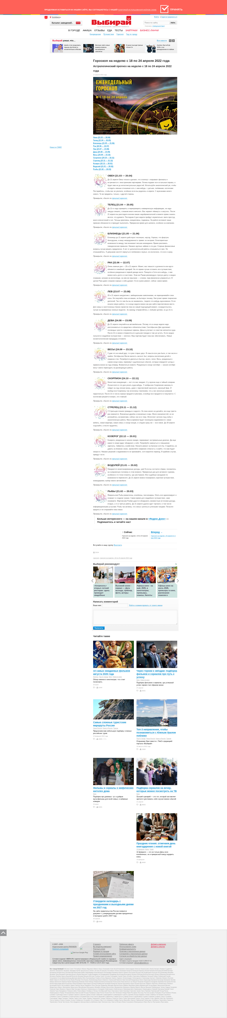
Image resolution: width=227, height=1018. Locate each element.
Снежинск (53, 996)
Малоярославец (134, 985)
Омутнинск (115, 991)
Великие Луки (54, 974)
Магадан (110, 985)
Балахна (129, 970)
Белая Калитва (150, 970)
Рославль (134, 993)
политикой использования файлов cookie (137, 10)
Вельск (74, 974)
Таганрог (65, 998)
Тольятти (115, 998)
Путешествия (108, 34)
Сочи (91, 996)
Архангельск (85, 970)
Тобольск (109, 998)
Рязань (174, 993)
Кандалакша (135, 980)
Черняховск (54, 1002)
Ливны (72, 985)
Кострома (167, 981)
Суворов (151, 996)
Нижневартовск (128, 989)
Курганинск (126, 983)
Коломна (102, 981)
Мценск (137, 987)
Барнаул (142, 970)
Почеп (102, 993)
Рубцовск (158, 993)
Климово (82, 981)
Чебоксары (147, 1000)
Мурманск (126, 987)
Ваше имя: (97, 605)
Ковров (96, 981)
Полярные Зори (94, 993)
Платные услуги (99, 949)
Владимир (113, 974)
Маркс (155, 985)
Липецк (77, 985)
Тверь (84, 998)
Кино (110, 677)
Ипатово (170, 978)
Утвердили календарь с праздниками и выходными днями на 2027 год (113, 904)
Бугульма (132, 972)
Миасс (60, 987)
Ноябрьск (89, 991)
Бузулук (155, 972)
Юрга (145, 1002)
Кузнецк (94, 983)
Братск (121, 972)
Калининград (93, 980)
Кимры (52, 981)
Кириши (64, 981)
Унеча (52, 1000)
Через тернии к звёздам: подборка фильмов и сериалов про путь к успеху (156, 674)
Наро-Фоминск (61, 989)
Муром (132, 987)
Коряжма (161, 981)
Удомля (156, 998)
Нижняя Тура (54, 991)
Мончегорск (110, 987)
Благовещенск (99, 972)
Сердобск (141, 994)
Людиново (104, 985)
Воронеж (163, 974)
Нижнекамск (138, 989)
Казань (86, 980)
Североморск (117, 994)
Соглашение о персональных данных (133, 954)
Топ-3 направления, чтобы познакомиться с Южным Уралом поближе (156, 732)
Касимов (154, 980)
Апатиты (52, 970)
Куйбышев (100, 983)
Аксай (116, 969)
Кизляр (173, 980)
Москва (66, 969)
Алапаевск (121, 969)
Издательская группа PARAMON (64, 947)
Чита (71, 1002)
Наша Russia (97, 728)
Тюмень (147, 998)
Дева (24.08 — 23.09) (101, 152)
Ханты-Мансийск (124, 1000)
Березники (77, 972)
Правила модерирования (102, 956)
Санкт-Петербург (75, 969)
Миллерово (66, 987)
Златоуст (152, 978)
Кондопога (147, 981)
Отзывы (99, 30)
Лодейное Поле (90, 985)
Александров (130, 969)
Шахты (88, 1002)
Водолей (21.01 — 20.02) (103, 166)
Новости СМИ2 (56, 147)
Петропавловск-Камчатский (74, 993)
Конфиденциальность (127, 949)
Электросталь (106, 1002)
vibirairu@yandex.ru (141, 963)
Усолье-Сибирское (77, 1000)
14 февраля (140, 849)
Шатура (83, 1002)
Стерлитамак (137, 996)
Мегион (167, 985)
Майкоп (125, 985)
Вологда (140, 974)
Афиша (87, 30)
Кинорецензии (95, 34)
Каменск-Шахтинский (123, 980)
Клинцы (91, 981)
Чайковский (140, 1000)
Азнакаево (106, 969)
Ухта (104, 1000)
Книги (147, 849)
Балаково (123, 970)
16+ (46, 17)
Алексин (137, 969)
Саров (88, 994)
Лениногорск (162, 983)
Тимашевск (96, 998)
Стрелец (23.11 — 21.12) (103, 161)
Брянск (126, 972)
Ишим (73, 980)
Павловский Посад (157, 991)
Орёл (121, 991)
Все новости (162, 41)
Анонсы (95, 677)
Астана (97, 970)
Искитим (63, 980)
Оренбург (126, 991)
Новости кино (117, 677)
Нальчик (52, 989)
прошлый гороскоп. (120, 198)
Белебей (164, 970)
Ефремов (108, 978)
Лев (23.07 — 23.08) (101, 149)
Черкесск (170, 1000)
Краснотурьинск (67, 983)
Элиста (113, 1002)
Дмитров (75, 978)
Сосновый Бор (84, 996)
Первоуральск (54, 993)
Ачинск (117, 970)
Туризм (115, 728)
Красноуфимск (78, 983)
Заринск (119, 978)
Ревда (125, 993)
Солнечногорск (74, 996)
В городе (74, 30)
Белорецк (53, 972)
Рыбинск (168, 993)
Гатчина (107, 976)
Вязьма (86, 976)
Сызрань (168, 996)
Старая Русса (118, 996)
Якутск (150, 1002)
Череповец (163, 1000)
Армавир (73, 970)
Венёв (79, 974)
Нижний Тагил (169, 989)
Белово (170, 970)
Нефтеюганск (118, 989)
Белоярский (69, 972)
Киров (69, 981)
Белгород (158, 970)
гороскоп (96, 558)
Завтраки (131, 30)
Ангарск (156, 969)
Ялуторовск (157, 1002)
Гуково (168, 976)
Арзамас (66, 970)
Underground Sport (158, 26)
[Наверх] (3, 932)
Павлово (148, 991)
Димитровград (66, 978)
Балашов (136, 970)
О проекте (97, 944)
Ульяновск (169, 998)
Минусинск (74, 987)
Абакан (83, 969)
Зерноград (145, 978)
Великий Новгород (65, 974)
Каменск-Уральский (109, 980)
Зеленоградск (127, 978)
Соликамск (65, 996)
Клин (86, 981)
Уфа (101, 1000)
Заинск (114, 978)
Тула (142, 998)
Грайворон (143, 976)
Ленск (59, 985)
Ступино (145, 996)
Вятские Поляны (94, 976)
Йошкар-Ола (79, 980)
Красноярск (87, 983)
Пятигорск (118, 993)
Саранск (76, 994)
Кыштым (142, 983)
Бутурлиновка (162, 972)
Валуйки (170, 972)
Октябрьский (102, 991)
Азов (111, 969)
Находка (77, 989)
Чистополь (66, 1002)
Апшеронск (59, 970)
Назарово (173, 987)
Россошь (141, 993)
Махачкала (161, 985)
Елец (103, 978)
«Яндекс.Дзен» (157, 519)
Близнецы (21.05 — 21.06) (103, 143)
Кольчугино (117, 981)
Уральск (57, 1000)
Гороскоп (120, 34)
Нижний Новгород (158, 989)
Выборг (58, 976)
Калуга (100, 980)
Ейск (84, 978)
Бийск (83, 972)
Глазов (120, 976)
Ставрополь (109, 996)
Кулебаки (108, 983)
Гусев (60, 978)
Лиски (82, 985)
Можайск (98, 987)
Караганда (147, 980)
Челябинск (155, 1000)
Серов (147, 994)
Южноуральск (138, 1002)
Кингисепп (58, 981)
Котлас (173, 981)
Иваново (159, 978)
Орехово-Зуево (135, 991)
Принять (176, 9)
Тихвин (102, 998)
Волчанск (151, 974)
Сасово (92, 994)
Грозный (150, 976)
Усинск (62, 1000)
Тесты (119, 30)
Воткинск (53, 976)
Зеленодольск (137, 978)
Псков (107, 993)
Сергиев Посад (133, 994)
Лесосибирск (65, 985)
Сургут (163, 996)
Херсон (133, 1000)
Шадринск (77, 1002)
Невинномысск (92, 989)
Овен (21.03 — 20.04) (101, 137)
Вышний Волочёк (72, 976)
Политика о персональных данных (132, 951)
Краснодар (57, 983)
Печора (86, 993)
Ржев (128, 993)
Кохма (52, 983)
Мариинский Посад (146, 985)
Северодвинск (108, 994)
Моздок (103, 987)
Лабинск (148, 983)
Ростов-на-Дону (149, 993)
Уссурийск (86, 1000)
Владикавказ (105, 974)
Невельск (84, 989)
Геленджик (113, 976)
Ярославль (164, 1002)
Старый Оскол (128, 996)
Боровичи (115, 972)
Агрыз (100, 969)
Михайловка (82, 987)
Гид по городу (131, 34)
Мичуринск (90, 987)
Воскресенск (170, 974)
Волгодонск (128, 974)
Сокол (59, 996)
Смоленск (167, 994)
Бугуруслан (140, 972)
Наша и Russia (107, 728)
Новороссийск (72, 991)
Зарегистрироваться (169, 17)
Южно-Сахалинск (128, 1002)
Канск (141, 980)
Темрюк (89, 998)
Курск (133, 983)
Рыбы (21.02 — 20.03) (102, 169)
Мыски (143, 987)
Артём (78, 970)
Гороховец (136, 976)
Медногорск (54, 987)
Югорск (119, 1002)
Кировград (75, 981)
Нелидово (101, 989)
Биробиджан (90, 972)
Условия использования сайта (104, 954)
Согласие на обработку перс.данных (133, 956)
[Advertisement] (71, 106)
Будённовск (148, 972)
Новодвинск (63, 991)
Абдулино (90, 969)
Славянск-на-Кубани (156, 994)
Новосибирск (81, 991)
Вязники (80, 976)
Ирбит (52, 980)
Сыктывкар (53, 998)
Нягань (95, 991)
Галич (102, 976)
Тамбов (71, 998)
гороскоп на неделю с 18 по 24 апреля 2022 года (116, 558)
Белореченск (60, 972)
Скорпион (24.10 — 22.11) (103, 158)
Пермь (62, 993)
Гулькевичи (53, 978)
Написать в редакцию (60, 949)
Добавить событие (158, 947)
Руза (163, 993)
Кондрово (154, 981)
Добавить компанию (158, 944)
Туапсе (138, 998)
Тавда (60, 998)
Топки (125, 998)
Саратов (82, 994)
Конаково (141, 981)
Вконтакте (118, 545)
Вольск (157, 974)
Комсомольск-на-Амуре (129, 981)
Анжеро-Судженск (166, 969)
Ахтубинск (110, 970)
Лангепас (155, 983)
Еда (109, 30)
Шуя (99, 1002)
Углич (152, 998)
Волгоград (120, 974)
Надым (167, 987)
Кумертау (114, 983)
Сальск (65, 994)
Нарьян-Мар (70, 989)
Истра (68, 980)
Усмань (67, 1000)
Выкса (63, 976)
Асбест (92, 970)
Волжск (134, 974)
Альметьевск (145, 969)
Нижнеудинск (147, 989)
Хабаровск (110, 1000)
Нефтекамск (109, 989)
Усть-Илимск (95, 1000)
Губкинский (162, 976)
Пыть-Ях (112, 993)
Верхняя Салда (86, 974)
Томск (121, 998)
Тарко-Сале (78, 998)
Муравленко (119, 987)
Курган (120, 983)
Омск (109, 991)
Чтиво (152, 849)
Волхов (145, 974)
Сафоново (99, 994)
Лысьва (97, 985)
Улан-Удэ (163, 998)
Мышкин (148, 987)
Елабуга (98, 978)
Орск (143, 991)
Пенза (166, 991)
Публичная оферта (126, 944)
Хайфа (116, 1000)
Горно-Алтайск (127, 976)
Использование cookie (127, 947)
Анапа (152, 969)
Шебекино (94, 1002)
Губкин (155, 976)
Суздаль (157, 996)
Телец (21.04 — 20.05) (102, 140)
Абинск (95, 969)
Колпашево (109, 981)
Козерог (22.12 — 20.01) (102, 163)
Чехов (60, 1002)
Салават (52, 994)
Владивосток (96, 974)
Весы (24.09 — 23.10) (101, 155)
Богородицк (108, 972)
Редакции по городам (101, 951)
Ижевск (164, 978)
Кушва (137, 983)
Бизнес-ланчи (149, 30)
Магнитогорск (118, 985)
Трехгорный (131, 998)
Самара (70, 994)
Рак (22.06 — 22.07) (101, 146)
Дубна (80, 978)
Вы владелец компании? (102, 947)
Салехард (59, 994)
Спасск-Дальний (98, 996)
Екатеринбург (90, 978)
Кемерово (167, 980)
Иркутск (57, 980)
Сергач (125, 994)
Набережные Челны (158, 987)
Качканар (160, 980)
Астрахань (103, 970)
